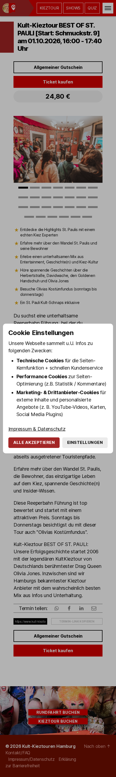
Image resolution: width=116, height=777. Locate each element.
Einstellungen (85, 442)
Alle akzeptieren (34, 442)
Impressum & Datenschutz (37, 429)
